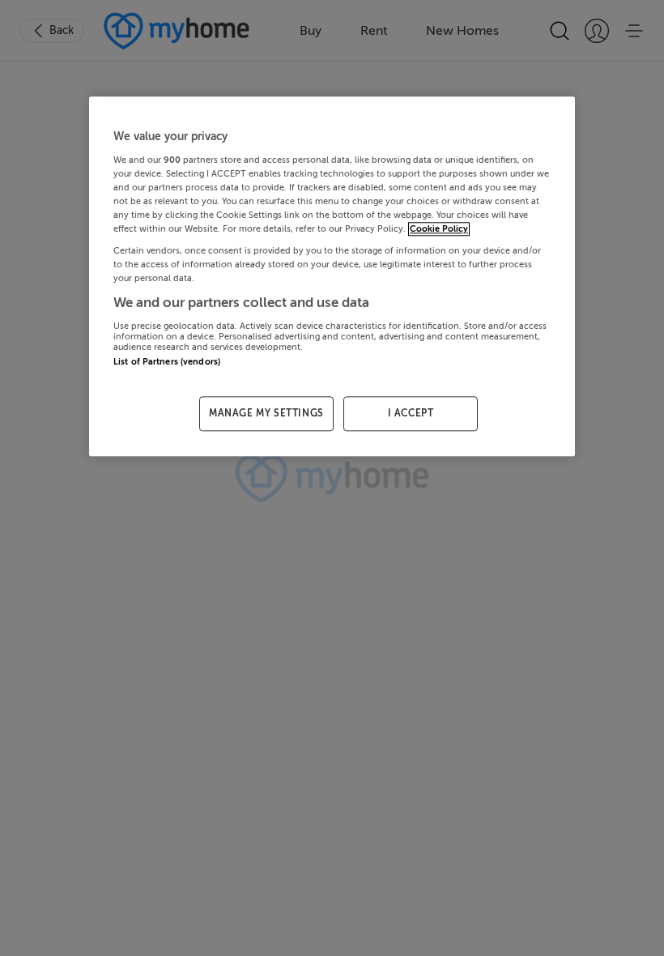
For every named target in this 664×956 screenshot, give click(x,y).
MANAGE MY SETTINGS (266, 413)
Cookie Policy (439, 229)
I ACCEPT (411, 413)
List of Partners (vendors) (166, 361)
